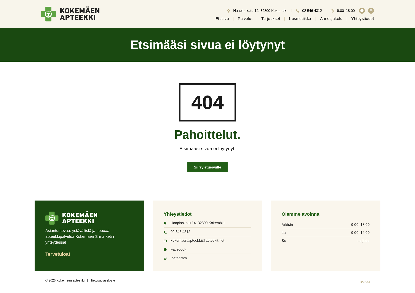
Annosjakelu (331, 18)
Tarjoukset (270, 18)
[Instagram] (371, 11)
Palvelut (245, 18)
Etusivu (222, 18)
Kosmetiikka (300, 18)
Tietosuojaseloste (103, 280)
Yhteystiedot (362, 18)
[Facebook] (362, 11)
